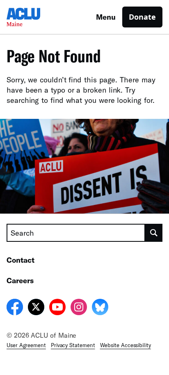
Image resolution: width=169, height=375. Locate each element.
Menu (106, 16)
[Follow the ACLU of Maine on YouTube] (57, 308)
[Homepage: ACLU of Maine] (35, 17)
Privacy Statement (73, 345)
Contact (20, 259)
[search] (153, 233)
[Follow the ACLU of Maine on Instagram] (79, 308)
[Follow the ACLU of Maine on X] (36, 308)
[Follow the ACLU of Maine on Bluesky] (100, 308)
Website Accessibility (125, 345)
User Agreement (26, 345)
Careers (20, 280)
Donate (142, 17)
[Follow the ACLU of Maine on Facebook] (15, 308)
